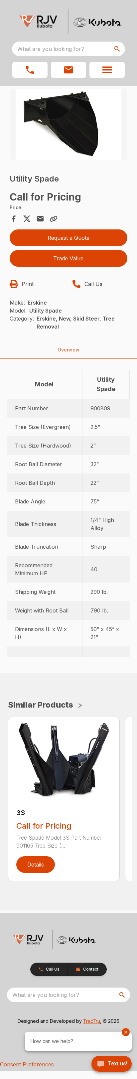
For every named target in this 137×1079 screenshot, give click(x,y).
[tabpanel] (69, 125)
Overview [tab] (68, 349)
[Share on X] (27, 219)
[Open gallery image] (69, 124)
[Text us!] (111, 1064)
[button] (30, 70)
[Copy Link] (54, 219)
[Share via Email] (40, 219)
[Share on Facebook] (14, 219)
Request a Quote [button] (68, 237)
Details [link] (35, 864)
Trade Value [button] (68, 258)
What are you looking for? (50, 49)
